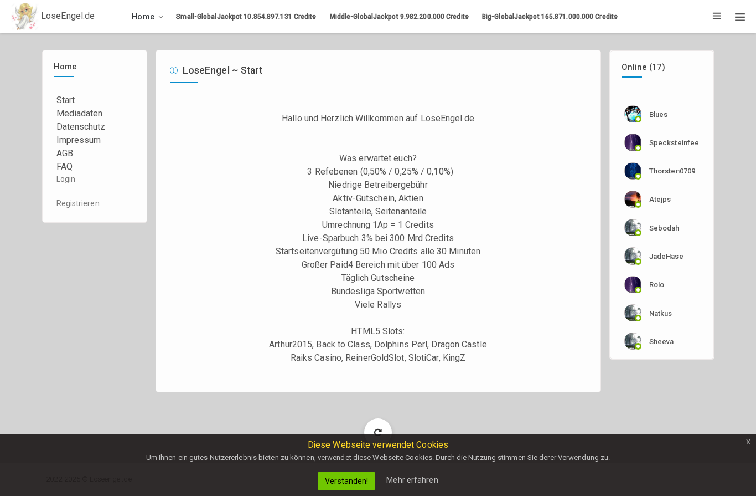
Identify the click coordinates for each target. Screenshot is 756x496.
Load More (378, 432)
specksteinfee (674, 143)
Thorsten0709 (672, 171)
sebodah (664, 228)
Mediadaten (79, 113)
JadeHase (666, 256)
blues (658, 114)
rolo (656, 284)
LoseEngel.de (67, 16)
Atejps (660, 199)
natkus (660, 313)
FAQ (64, 166)
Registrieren (78, 203)
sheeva (661, 342)
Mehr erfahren (412, 479)
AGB (64, 153)
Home (143, 16)
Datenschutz (81, 126)
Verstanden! (346, 481)
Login (66, 179)
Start (65, 100)
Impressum (78, 140)
